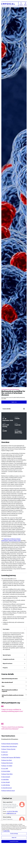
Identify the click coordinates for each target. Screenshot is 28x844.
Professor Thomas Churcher (8, 749)
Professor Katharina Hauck (8, 790)
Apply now (14, 402)
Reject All (14, 837)
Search (21, 4)
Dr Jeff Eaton (4, 754)
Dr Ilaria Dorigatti (5, 776)
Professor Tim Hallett (6, 765)
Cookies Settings (14, 833)
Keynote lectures (7, 663)
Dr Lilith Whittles (5, 785)
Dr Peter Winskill (5, 782)
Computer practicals (8, 659)
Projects (5, 667)
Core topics (6, 629)
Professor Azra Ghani (6, 760)
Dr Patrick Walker (5, 771)
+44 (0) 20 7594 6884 (12, 811)
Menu (25, 4)
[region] (14, 832)
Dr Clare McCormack (6, 787)
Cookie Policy (6, 830)
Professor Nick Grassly (7, 762)
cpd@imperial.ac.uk (11, 813)
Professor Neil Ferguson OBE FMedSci (10, 757)
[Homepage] (9, 4)
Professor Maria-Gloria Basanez (9, 746)
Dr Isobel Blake (5, 779)
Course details (7, 408)
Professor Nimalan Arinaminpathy (9, 743)
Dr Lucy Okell (4, 768)
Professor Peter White (7, 773)
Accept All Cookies (14, 841)
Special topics (7, 655)
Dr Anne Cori (4, 751)
